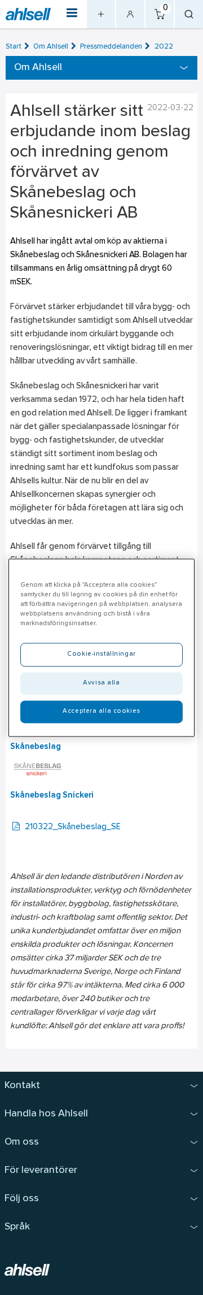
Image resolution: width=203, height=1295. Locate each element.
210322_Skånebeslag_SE (73, 827)
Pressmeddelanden (111, 47)
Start (13, 47)
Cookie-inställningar (101, 654)
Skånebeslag (35, 747)
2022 (164, 47)
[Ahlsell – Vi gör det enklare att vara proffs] (28, 14)
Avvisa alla (101, 683)
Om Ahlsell (50, 47)
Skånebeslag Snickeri (52, 795)
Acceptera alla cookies (101, 711)
